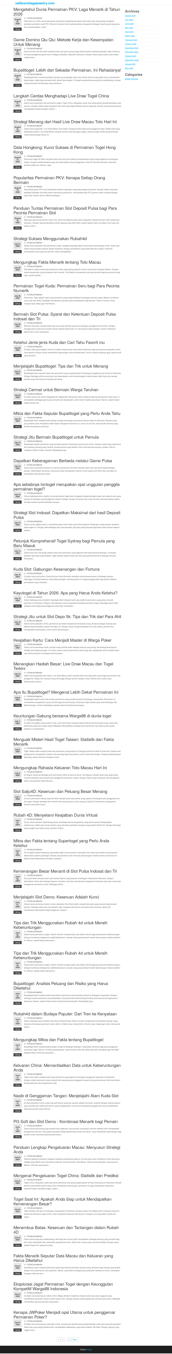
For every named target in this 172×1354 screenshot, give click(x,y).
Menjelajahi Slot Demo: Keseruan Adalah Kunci (56, 897)
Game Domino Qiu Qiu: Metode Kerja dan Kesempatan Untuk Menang (63, 41)
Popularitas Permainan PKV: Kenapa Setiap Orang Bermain (59, 179)
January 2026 (130, 44)
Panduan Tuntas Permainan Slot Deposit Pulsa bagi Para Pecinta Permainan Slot (65, 210)
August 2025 (130, 64)
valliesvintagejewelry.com (35, 3)
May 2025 (129, 68)
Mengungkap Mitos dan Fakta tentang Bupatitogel (58, 1039)
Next (75, 1339)
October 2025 (130, 56)
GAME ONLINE (131, 79)
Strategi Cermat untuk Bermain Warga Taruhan (55, 389)
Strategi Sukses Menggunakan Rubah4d (50, 238)
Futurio (89, 1349)
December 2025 (131, 48)
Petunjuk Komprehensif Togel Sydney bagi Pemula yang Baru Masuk (64, 543)
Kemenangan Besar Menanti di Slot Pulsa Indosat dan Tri (65, 871)
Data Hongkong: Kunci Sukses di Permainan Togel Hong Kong (64, 149)
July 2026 (129, 19)
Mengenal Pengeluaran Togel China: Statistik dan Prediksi (65, 1175)
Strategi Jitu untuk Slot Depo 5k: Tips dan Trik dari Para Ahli (67, 616)
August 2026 (130, 15)
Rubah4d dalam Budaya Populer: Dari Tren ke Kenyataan (65, 1014)
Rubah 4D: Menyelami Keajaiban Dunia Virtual (55, 815)
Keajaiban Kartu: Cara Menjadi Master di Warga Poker (62, 640)
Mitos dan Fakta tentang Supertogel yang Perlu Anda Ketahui (61, 843)
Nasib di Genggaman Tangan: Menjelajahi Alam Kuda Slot (65, 1095)
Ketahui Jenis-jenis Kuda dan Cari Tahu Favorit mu (59, 342)
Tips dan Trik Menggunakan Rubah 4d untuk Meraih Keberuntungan (60, 924)
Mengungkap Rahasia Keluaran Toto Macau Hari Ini (60, 767)
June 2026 (129, 23)
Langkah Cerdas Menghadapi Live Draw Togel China (61, 96)
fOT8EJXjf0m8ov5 (34, 18)
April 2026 (129, 31)
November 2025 (131, 52)
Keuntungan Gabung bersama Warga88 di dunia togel (62, 716)
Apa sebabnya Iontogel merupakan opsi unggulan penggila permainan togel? (66, 486)
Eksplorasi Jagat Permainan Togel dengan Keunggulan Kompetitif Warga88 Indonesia (63, 1286)
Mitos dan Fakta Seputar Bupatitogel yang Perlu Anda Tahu (66, 413)
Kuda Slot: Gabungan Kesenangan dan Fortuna (56, 569)
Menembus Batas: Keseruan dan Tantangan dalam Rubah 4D (66, 1229)
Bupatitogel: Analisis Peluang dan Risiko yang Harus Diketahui (60, 985)
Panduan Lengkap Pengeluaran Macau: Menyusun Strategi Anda (66, 1149)
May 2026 (129, 27)
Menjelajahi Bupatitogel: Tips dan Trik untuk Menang (60, 366)
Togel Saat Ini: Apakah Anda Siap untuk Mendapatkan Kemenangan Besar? (62, 1201)
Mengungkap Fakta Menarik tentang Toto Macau (57, 262)
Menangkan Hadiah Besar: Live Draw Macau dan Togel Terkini (63, 666)
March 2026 (130, 35)
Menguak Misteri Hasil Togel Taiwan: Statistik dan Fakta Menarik (63, 741)
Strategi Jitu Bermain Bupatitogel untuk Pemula (56, 437)
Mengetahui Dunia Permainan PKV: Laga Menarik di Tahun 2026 (66, 11)
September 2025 (132, 60)
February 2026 (131, 40)
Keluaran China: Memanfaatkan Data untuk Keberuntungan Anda (67, 1067)
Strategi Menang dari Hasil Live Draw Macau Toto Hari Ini (65, 121)
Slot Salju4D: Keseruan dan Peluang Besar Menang (60, 791)
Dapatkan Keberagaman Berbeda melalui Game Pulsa (62, 460)
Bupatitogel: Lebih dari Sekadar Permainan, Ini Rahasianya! (67, 70)
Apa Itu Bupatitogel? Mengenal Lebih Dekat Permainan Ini (65, 692)
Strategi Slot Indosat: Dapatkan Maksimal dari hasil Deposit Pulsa (66, 514)
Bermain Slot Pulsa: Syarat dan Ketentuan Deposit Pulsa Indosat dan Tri (64, 316)
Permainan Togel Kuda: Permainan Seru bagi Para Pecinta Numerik (66, 288)
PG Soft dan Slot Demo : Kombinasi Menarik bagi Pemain (65, 1121)
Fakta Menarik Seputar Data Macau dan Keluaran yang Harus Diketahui (63, 1258)
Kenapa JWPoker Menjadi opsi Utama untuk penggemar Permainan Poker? (64, 1314)
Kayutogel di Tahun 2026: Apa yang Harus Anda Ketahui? (65, 593)
